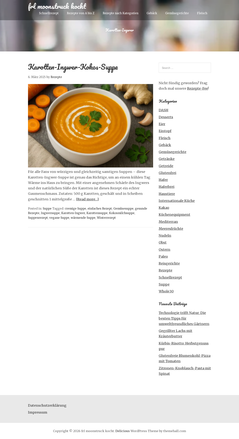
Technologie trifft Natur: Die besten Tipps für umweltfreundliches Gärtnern (184, 318)
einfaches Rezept (100, 208)
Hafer (163, 180)
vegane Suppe (59, 218)
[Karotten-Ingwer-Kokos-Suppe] (90, 166)
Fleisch (202, 13)
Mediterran (168, 222)
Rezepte (165, 270)
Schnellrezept (49, 13)
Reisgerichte (169, 263)
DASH (163, 110)
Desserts (166, 117)
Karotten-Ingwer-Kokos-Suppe (73, 67)
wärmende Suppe (83, 218)
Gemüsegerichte (177, 13)
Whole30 (166, 291)
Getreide (166, 166)
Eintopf (165, 131)
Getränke (167, 159)
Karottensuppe (97, 213)
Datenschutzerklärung (47, 405)
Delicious (122, 431)
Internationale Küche (177, 201)
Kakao (164, 207)
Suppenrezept (38, 218)
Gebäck (152, 13)
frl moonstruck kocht (57, 6)
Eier (162, 124)
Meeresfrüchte (171, 228)
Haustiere (167, 194)
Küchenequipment (174, 214)
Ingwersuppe (50, 213)
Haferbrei (166, 187)
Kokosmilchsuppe (121, 213)
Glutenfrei (167, 173)
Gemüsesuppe (123, 208)
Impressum (37, 412)
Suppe (47, 208)
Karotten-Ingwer (73, 213)
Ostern (164, 249)
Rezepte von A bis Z (80, 13)
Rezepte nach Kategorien (120, 13)
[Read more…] (87, 199)
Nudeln (165, 235)
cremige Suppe (75, 208)
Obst (163, 242)
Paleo (163, 256)
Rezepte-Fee (197, 88)
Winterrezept (106, 218)
